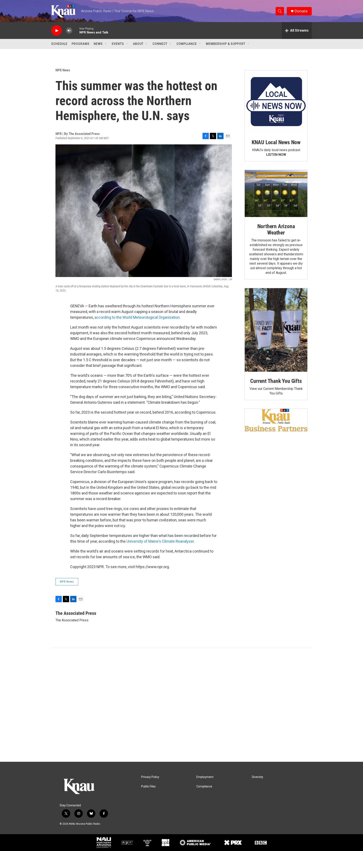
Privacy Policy (150, 777)
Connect (160, 43)
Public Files (148, 786)
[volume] (69, 30)
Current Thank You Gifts (276, 381)
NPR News (62, 70)
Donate (301, 11)
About (138, 43)
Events (118, 43)
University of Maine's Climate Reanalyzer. (160, 541)
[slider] (75, 30)
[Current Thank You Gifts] (276, 330)
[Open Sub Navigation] (106, 43)
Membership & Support (225, 43)
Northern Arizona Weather (276, 229)
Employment (204, 777)
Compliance (186, 43)
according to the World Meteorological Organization (137, 317)
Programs (80, 43)
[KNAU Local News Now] (276, 101)
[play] (56, 30)
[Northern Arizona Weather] (276, 193)
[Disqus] (181, 705)
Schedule (59, 43)
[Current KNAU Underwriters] (276, 420)
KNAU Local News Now (276, 142)
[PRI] (147, 842)
